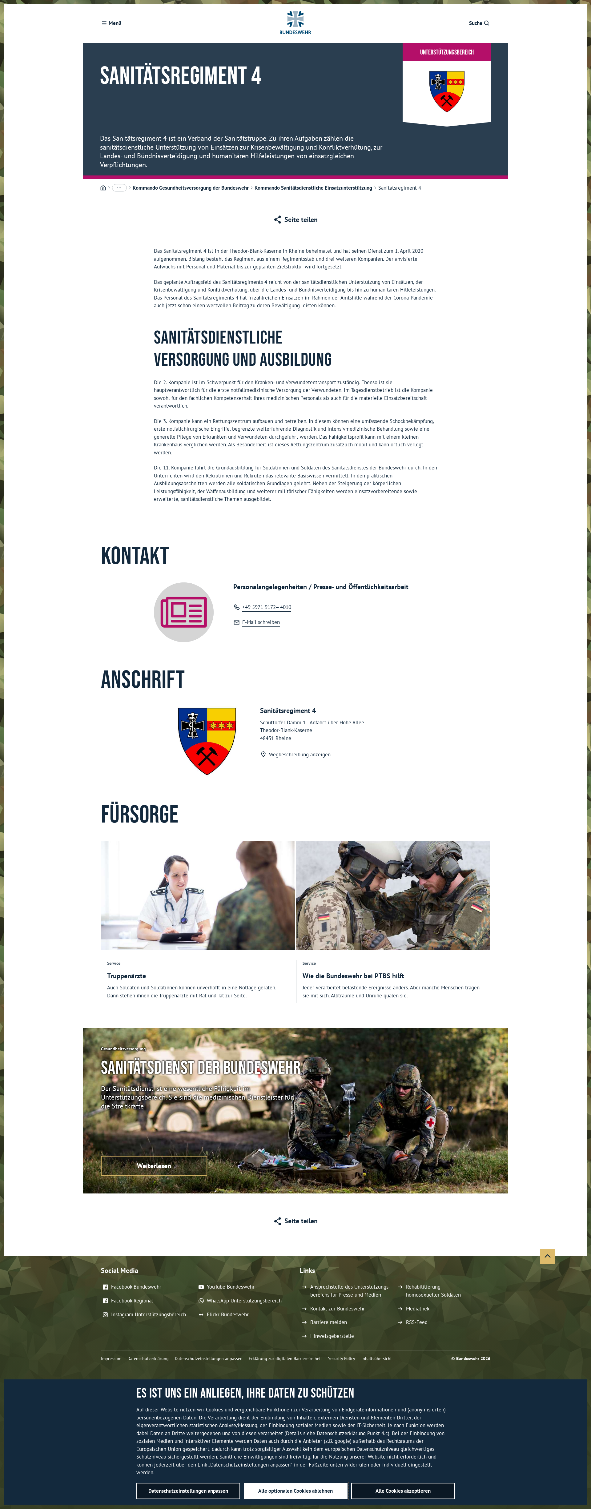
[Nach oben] (547, 1256)
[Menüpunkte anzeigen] (119, 187)
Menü (115, 23)
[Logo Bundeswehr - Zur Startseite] (295, 23)
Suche (475, 23)
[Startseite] (103, 188)
